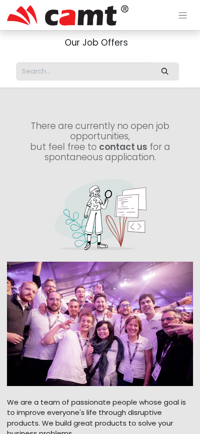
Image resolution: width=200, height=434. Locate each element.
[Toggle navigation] (183, 15)
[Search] (165, 71)
